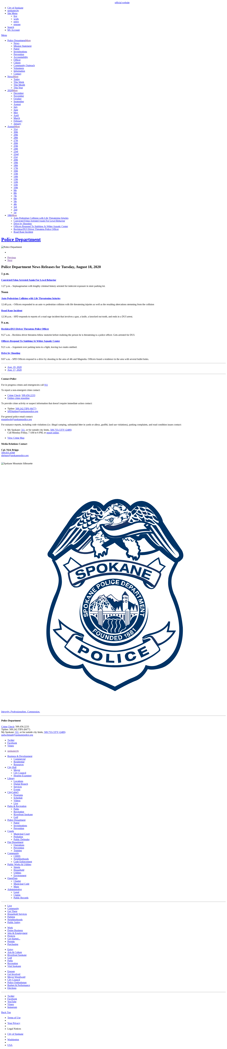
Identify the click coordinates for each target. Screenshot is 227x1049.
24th (16, 148)
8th (15, 193)
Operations (19, 845)
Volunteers (19, 68)
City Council (20, 773)
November (19, 96)
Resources (19, 764)
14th (16, 176)
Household (19, 870)
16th (16, 171)
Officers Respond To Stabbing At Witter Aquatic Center (41, 226)
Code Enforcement (23, 861)
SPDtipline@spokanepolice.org (22, 411)
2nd (15, 209)
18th (16, 165)
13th (16, 179)
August (17, 104)
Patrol (16, 48)
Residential (19, 761)
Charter (17, 881)
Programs (18, 795)
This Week (19, 82)
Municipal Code (21, 884)
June (16, 110)
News (16, 43)
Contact (17, 73)
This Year (18, 87)
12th (16, 182)
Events (17, 789)
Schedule (18, 798)
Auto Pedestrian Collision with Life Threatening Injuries (41, 218)
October (17, 98)
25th (16, 146)
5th (15, 201)
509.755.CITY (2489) (61, 430)
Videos (17, 800)
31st (16, 129)
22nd (16, 154)
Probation (18, 836)
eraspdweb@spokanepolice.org (16, 419)
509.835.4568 (8, 452)
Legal (16, 892)
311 (23, 430)
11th (16, 184)
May (16, 112)
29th (16, 134)
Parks (16, 809)
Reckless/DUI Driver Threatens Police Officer (36, 229)
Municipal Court (22, 834)
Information (19, 71)
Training (18, 850)
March (17, 118)
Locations (18, 781)
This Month (19, 85)
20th (16, 159)
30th (16, 132)
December (19, 93)
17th (16, 168)
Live (16, 803)
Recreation (19, 811)
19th (16, 162)
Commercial (19, 759)
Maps (16, 886)
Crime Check (13, 395)
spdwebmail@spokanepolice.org (17, 735)
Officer (17, 60)
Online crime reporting (18, 398)
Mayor (17, 770)
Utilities (17, 872)
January (17, 123)
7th (15, 196)
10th (16, 187)
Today (17, 79)
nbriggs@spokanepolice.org (15, 455)
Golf (16, 817)
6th (15, 198)
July (16, 107)
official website (122, 2)
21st (16, 157)
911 (46, 385)
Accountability (21, 57)
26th (16, 143)
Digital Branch (21, 784)
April (16, 115)
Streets (17, 867)
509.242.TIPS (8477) (25, 408)
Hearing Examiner (23, 775)
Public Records (21, 897)
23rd (16, 151)
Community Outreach (24, 65)
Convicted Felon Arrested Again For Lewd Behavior (39, 221)
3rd (15, 207)
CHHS (17, 856)
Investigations (20, 51)
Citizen (17, 62)
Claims (17, 895)
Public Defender (21, 839)
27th (16, 140)
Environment (20, 875)
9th (15, 190)
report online (52, 432)
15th (16, 173)
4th (15, 204)
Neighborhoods (21, 859)
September (19, 101)
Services (18, 786)
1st (15, 212)
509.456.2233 (28, 395)
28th (16, 137)
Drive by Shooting (23, 223)
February (18, 121)
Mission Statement (23, 46)
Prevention (19, 54)
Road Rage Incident (23, 232)
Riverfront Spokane (23, 814)
